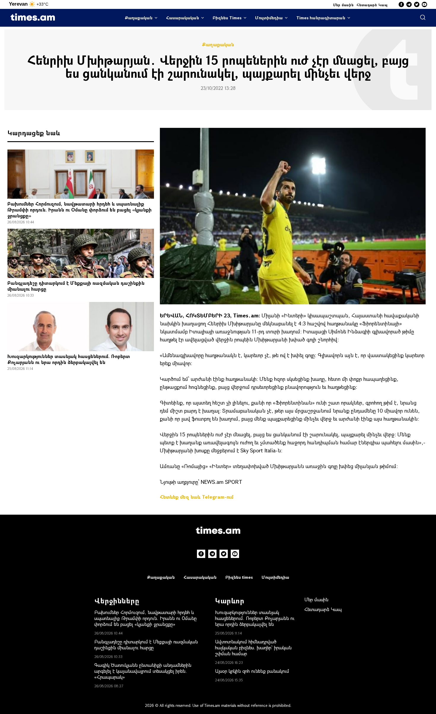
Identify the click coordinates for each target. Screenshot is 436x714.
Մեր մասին (343, 4)
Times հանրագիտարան (320, 17)
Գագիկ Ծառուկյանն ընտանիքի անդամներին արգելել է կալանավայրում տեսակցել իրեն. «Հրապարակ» (142, 671)
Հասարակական (182, 17)
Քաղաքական (138, 17)
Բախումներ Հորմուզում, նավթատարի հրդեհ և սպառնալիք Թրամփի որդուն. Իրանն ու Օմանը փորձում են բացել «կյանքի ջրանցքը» (79, 210)
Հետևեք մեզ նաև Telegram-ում (196, 497)
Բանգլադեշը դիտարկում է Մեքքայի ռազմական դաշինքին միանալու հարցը (75, 286)
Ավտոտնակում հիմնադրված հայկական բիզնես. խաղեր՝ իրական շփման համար (253, 647)
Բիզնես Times (227, 17)
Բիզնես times (239, 577)
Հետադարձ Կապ (372, 4)
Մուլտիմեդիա (269, 17)
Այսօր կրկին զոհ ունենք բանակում (252, 671)
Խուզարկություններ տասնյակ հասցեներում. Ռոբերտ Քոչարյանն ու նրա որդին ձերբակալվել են (68, 359)
